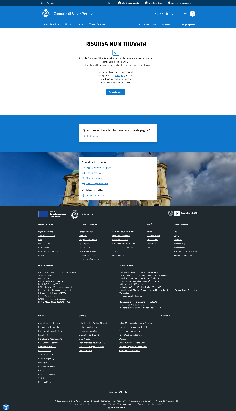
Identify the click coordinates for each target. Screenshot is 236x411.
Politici (41, 255)
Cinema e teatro (153, 235)
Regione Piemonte (47, 3)
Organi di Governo (45, 231)
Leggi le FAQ (43, 334)
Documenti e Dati (45, 243)
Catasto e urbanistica (87, 251)
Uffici (40, 239)
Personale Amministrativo (48, 251)
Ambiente (83, 235)
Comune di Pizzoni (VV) (88, 330)
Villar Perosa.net (85, 338)
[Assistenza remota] (176, 400)
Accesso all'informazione (146, 24)
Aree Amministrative (46, 235)
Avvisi (149, 247)
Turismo (115, 251)
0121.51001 (46, 275)
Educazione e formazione (89, 259)
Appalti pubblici (85, 243)
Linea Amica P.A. (85, 350)
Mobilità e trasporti (120, 239)
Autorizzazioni (84, 247)
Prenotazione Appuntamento (50, 338)
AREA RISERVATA (118, 407)
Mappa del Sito (44, 382)
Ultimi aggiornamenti (46, 374)
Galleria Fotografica (181, 243)
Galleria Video (179, 247)
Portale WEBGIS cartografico (130, 334)
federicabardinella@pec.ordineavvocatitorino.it (142, 307)
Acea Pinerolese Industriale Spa (92, 342)
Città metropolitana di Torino (90, 327)
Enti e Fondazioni (45, 247)
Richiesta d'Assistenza (47, 346)
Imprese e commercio (121, 235)
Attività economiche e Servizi (185, 251)
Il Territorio (178, 239)
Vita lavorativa (118, 255)
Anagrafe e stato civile (88, 239)
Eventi (176, 231)
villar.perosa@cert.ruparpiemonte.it (58, 287)
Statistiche (42, 378)
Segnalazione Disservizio (48, 342)
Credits (41, 370)
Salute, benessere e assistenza (124, 243)
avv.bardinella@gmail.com (135, 304)
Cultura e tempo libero (88, 255)
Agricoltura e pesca (86, 231)
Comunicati (151, 243)
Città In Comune (167, 400)
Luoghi (176, 235)
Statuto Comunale (45, 354)
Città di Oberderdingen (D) (89, 334)
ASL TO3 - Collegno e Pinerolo (91, 346)
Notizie (149, 231)
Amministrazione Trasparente (50, 323)
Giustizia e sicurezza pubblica (123, 231)
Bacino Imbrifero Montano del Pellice (134, 327)
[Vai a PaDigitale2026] (183, 213)
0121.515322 (47, 278)
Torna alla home (115, 92)
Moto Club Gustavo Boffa (129, 350)
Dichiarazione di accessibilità (49, 327)
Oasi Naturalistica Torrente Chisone (133, 342)
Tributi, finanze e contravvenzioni (125, 247)
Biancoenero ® (128, 404)
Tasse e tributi (152, 239)
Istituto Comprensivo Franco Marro (133, 346)
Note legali (42, 362)
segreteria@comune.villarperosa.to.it (59, 290)
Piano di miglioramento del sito (50, 330)
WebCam (122, 338)
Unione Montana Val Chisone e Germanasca (137, 323)
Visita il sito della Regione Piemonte (93, 323)
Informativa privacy (46, 358)
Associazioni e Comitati (183, 255)
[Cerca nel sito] (192, 14)
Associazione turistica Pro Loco (131, 330)
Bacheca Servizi (44, 350)
